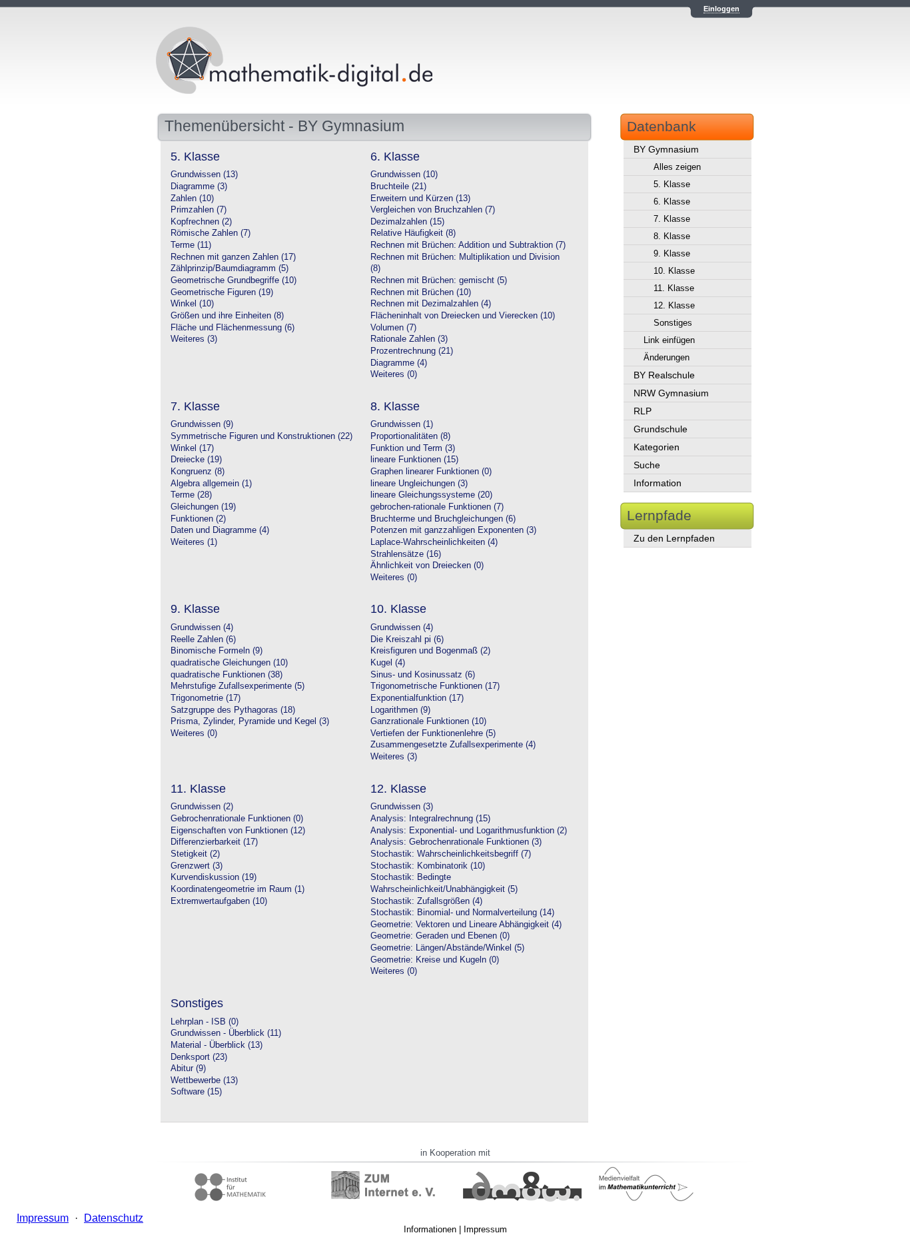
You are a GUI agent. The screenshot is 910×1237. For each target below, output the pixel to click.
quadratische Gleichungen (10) (229, 662)
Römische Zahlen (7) (210, 233)
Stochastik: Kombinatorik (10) (427, 866)
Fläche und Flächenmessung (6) (232, 327)
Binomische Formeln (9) (216, 650)
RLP (643, 411)
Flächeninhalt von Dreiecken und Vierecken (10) (462, 315)
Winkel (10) (192, 303)
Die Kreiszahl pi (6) (407, 639)
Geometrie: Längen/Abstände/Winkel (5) (447, 948)
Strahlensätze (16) (405, 554)
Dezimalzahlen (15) (407, 221)
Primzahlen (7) (199, 209)
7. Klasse (672, 219)
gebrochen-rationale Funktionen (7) (437, 507)
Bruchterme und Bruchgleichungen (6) (443, 519)
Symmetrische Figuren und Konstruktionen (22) (261, 436)
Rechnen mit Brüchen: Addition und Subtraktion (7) (468, 245)
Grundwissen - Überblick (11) (226, 1033)
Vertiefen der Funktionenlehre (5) (433, 733)
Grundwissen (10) (404, 174)
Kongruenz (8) (198, 471)
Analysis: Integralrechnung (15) (430, 818)
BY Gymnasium (666, 149)
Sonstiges (673, 323)
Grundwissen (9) (202, 424)
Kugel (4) (387, 662)
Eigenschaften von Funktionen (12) (238, 830)
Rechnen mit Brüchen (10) (420, 292)
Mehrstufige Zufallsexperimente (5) (237, 686)
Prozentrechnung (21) (411, 351)
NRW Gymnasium (671, 393)
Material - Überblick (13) (216, 1045)
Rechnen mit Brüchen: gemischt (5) (438, 280)
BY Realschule (664, 375)
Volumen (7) (393, 327)
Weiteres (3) (194, 339)
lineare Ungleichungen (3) (419, 483)
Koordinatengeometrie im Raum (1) (237, 889)
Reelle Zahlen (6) (203, 639)
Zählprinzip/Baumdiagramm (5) (229, 268)
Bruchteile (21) (398, 186)
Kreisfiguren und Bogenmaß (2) (430, 650)
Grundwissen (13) (204, 174)
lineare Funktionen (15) (414, 459)
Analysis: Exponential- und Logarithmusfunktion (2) (468, 830)
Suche (647, 465)
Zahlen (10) (192, 198)
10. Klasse (674, 271)
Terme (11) (191, 245)
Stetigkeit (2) (195, 854)
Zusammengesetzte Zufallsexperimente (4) (453, 744)
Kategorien (657, 447)
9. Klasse (672, 253)
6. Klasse (672, 201)
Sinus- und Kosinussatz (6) (422, 674)
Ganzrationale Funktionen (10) (428, 721)
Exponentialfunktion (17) (417, 698)
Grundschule (660, 429)
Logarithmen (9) (400, 710)
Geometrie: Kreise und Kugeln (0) (434, 960)
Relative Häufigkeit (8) (413, 233)
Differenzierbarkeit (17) (214, 842)
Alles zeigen (677, 167)
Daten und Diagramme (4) (220, 530)
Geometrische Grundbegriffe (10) (233, 280)
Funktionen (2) (198, 519)
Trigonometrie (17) (205, 698)
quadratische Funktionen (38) (226, 674)
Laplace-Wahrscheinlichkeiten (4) (434, 542)
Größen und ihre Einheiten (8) (227, 315)
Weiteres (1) (194, 542)
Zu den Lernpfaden (674, 538)
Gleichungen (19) (203, 507)
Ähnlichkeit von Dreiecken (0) (427, 565)
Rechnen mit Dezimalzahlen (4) (430, 303)
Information (658, 483)
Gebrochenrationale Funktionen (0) (237, 818)
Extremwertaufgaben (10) (219, 901)
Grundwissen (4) (202, 627)
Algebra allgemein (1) (211, 483)
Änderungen (666, 357)
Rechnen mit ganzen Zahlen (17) (233, 257)
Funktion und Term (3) (412, 448)
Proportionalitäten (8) (410, 436)
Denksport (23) (199, 1057)
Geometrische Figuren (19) (222, 292)
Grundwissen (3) (401, 806)
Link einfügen (669, 340)
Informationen (430, 1229)
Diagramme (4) (398, 363)
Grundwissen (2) (202, 806)
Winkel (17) (192, 448)
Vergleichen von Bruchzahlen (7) (432, 209)
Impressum (485, 1229)
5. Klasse (672, 184)
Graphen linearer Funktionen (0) (431, 471)
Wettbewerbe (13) (204, 1080)
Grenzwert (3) (197, 866)
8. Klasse (672, 236)
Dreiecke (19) (196, 459)
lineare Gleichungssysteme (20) (431, 495)
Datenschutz (113, 1218)
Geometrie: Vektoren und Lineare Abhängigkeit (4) (466, 924)
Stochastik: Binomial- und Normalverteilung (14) (462, 912)
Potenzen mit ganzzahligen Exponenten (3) (453, 530)
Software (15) (196, 1091)
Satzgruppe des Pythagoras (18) (233, 710)
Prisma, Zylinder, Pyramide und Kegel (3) (250, 721)
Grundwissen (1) (401, 424)
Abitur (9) (188, 1068)
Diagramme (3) (199, 186)
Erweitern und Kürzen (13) (420, 198)
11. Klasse (674, 288)
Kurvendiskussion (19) (213, 877)
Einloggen (721, 9)
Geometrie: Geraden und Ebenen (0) (440, 936)
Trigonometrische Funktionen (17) (435, 686)
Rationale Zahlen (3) (409, 339)
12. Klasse (674, 305)
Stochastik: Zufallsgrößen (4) (426, 901)
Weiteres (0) (393, 374)
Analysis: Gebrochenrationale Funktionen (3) (456, 842)
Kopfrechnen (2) (201, 221)
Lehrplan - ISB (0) (204, 1022)
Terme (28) (191, 495)
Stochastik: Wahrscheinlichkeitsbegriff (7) (450, 854)
